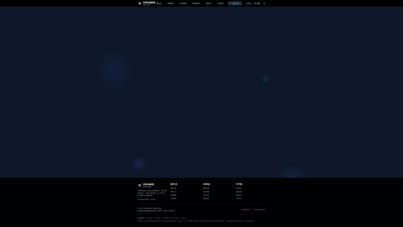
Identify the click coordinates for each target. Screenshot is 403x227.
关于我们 (239, 188)
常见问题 (173, 198)
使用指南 (173, 195)
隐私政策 (206, 198)
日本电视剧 (166, 218)
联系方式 (239, 195)
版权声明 (206, 188)
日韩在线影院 (149, 218)
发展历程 (239, 192)
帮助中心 (173, 192)
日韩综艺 (183, 218)
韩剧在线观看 (175, 218)
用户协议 (206, 195)
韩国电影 (157, 218)
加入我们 (239, 198)
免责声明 (206, 192)
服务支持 (173, 188)
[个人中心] (264, 3)
